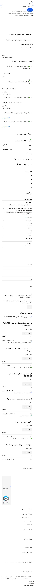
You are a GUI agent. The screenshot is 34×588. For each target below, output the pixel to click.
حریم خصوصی (28, 521)
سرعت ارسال (28, 238)
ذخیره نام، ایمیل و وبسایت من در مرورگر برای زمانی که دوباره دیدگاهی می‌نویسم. (18, 296)
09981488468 (28, 547)
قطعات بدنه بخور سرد (14, 13)
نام (31, 279)
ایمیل (30, 286)
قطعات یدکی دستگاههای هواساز (21, 11)
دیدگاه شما (29, 245)
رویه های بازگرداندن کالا (26, 517)
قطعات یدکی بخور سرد (27, 13)
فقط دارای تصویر (27, 199)
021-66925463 (28, 539)
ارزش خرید (29, 223)
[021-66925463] (30, 536)
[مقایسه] (30, 419)
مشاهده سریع (26, 419)
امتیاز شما (29, 217)
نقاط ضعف (29, 272)
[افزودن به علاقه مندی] (21, 419)
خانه (32, 11)
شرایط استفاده (28, 524)
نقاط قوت (29, 264)
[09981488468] (30, 544)
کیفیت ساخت (28, 230)
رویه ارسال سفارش (27, 514)
